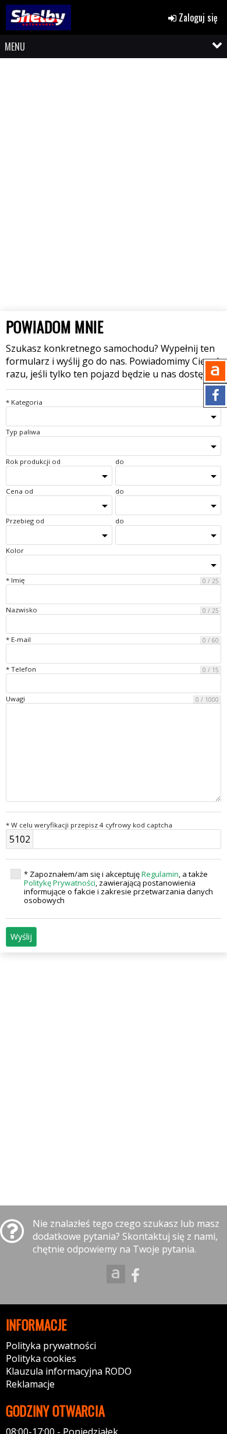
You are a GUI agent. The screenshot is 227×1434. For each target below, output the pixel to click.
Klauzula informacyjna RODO (69, 1371)
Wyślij (21, 936)
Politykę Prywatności (59, 882)
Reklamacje (30, 1384)
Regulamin (160, 874)
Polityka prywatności (51, 1345)
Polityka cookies (41, 1358)
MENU (15, 46)
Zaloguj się (197, 17)
